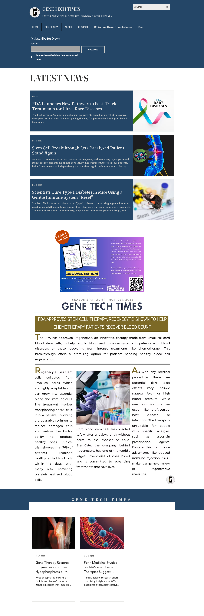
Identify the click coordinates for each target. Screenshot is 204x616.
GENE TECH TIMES (61, 9)
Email (35, 43)
